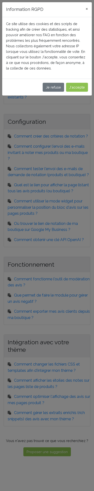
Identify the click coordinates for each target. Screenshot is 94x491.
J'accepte (77, 87)
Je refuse (53, 87)
